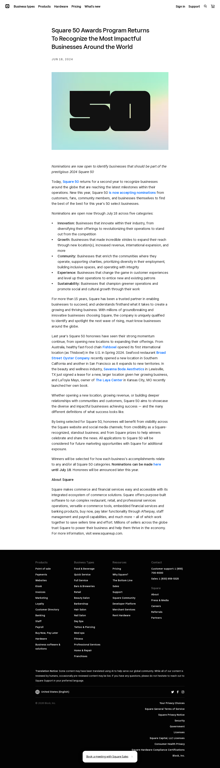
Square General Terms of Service (165, 709)
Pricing (117, 568)
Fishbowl (109, 347)
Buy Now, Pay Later (46, 633)
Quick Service (82, 574)
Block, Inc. (179, 755)
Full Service (81, 580)
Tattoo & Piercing (84, 627)
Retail (77, 592)
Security (180, 720)
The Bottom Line (123, 580)
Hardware (41, 638)
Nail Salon (80, 615)
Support (117, 592)
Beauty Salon (82, 598)
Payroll (39, 627)
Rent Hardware (121, 615)
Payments (41, 574)
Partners (156, 617)
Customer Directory (47, 609)
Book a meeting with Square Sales (107, 756)
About (155, 594)
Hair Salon (80, 609)
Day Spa (78, 621)
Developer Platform (124, 603)
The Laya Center (109, 380)
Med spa (79, 633)
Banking (40, 615)
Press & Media (160, 600)
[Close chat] (132, 757)
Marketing (41, 598)
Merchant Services (124, 609)
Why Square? (120, 574)
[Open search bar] (205, 6)
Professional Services (87, 644)
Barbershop (81, 603)
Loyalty (39, 603)
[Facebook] (177, 691)
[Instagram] (183, 691)
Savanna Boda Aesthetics (124, 369)
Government (177, 726)
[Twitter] (172, 691)
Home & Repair (83, 650)
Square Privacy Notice (171, 714)
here (157, 464)
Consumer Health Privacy (170, 744)
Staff (38, 621)
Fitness (78, 638)
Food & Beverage (84, 568)
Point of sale (43, 568)
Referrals (156, 612)
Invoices (40, 592)
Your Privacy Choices (172, 703)
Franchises (80, 656)
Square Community (124, 598)
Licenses (179, 732)
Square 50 (71, 182)
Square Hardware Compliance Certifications (158, 749)
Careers (156, 606)
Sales (116, 586)
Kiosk (38, 586)
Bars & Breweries (84, 586)
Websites (41, 580)
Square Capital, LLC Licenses (167, 738)
